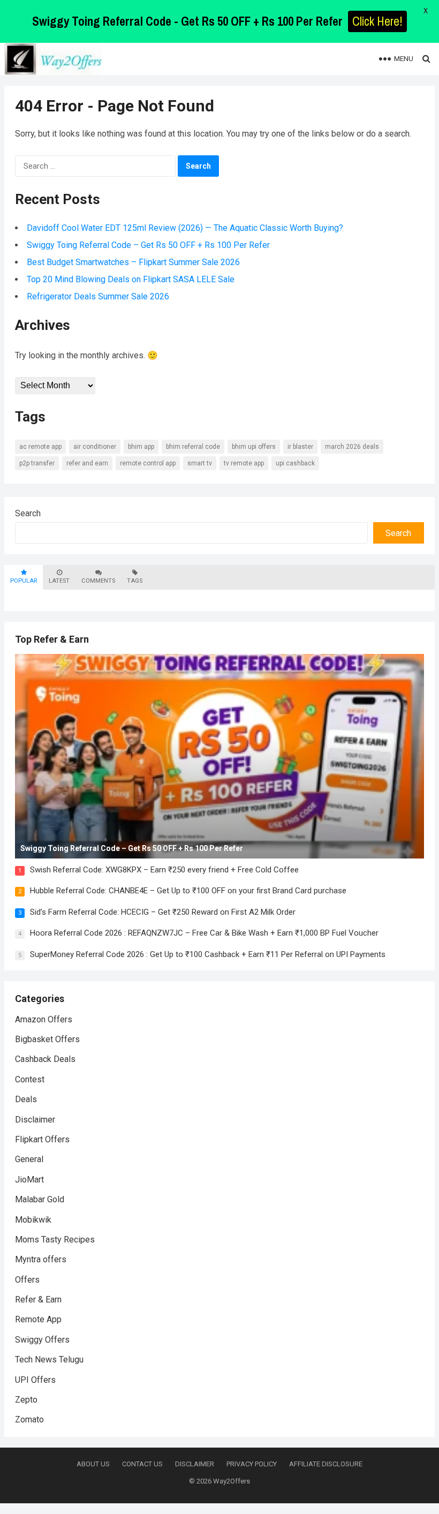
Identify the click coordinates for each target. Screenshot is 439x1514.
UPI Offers (35, 1380)
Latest (59, 580)
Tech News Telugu (49, 1359)
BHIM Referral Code (193, 446)
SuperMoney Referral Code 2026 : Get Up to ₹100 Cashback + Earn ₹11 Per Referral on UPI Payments (207, 954)
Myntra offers (40, 1259)
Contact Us (142, 1464)
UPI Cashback (295, 463)
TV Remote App (244, 463)
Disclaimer (35, 1119)
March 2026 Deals (352, 446)
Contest (29, 1079)
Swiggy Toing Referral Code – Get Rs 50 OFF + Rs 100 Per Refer (148, 245)
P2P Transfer (37, 463)
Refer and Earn (87, 463)
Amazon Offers (43, 1019)
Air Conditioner (94, 446)
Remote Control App (148, 463)
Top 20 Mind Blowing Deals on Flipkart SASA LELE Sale (130, 279)
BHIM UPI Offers (254, 446)
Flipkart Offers (42, 1139)
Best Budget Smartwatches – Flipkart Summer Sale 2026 (133, 262)
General (29, 1159)
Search (28, 513)
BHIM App (141, 446)
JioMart (29, 1179)
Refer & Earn (38, 1299)
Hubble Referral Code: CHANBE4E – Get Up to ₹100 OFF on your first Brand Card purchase (188, 890)
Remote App (38, 1319)
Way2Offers (231, 1481)
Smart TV (199, 463)
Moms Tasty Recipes (55, 1239)
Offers (27, 1280)
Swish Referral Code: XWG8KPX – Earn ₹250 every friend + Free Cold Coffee (164, 870)
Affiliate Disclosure (325, 1464)
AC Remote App (40, 446)
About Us (93, 1464)
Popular (23, 580)
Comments (98, 580)
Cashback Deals (45, 1059)
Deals (26, 1099)
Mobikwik (33, 1220)
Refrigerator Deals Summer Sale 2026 (98, 296)
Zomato (29, 1419)
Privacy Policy (251, 1464)
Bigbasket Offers (47, 1039)
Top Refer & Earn (52, 639)
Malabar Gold (39, 1199)
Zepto (26, 1400)
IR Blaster (300, 446)
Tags (134, 580)
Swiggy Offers (42, 1340)
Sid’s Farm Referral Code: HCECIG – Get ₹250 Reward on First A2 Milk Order (163, 912)
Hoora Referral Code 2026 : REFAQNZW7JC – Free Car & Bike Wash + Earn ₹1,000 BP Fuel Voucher (204, 933)
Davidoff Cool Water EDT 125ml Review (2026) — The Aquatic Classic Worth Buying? (185, 228)
